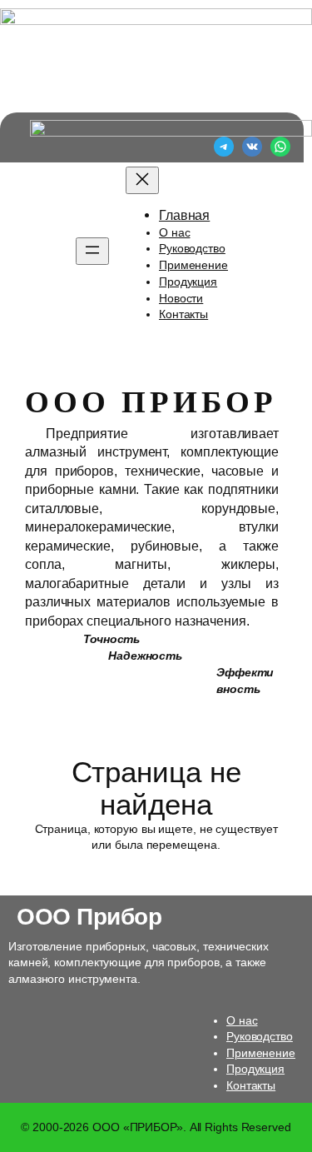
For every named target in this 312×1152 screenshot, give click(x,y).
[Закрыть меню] (142, 180)
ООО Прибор (89, 916)
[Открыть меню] (92, 251)
